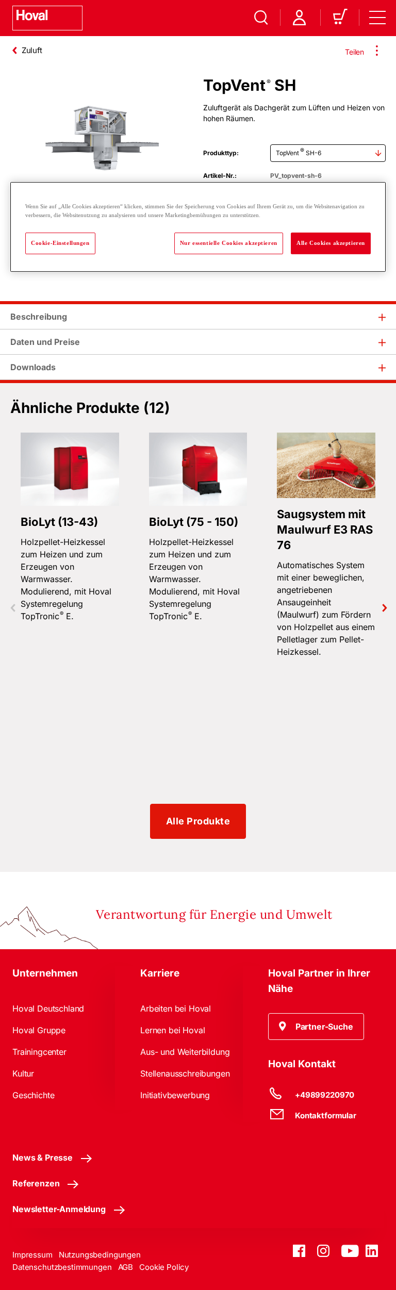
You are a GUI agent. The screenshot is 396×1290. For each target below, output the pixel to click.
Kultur (23, 1073)
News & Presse (42, 1157)
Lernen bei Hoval (172, 1030)
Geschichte (33, 1095)
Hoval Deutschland (48, 1008)
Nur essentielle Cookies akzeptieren (228, 243)
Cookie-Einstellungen (60, 243)
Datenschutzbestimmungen (62, 1267)
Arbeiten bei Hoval (175, 1008)
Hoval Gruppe (38, 1030)
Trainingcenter (39, 1052)
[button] (316, 1026)
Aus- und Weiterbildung (184, 1052)
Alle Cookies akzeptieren (330, 243)
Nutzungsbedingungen (100, 1255)
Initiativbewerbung (175, 1095)
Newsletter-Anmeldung (59, 1209)
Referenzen (35, 1183)
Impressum (32, 1255)
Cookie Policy (164, 1267)
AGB (126, 1267)
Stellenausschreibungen (184, 1073)
